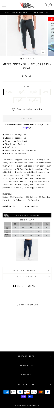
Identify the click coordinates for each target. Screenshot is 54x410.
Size (27, 86)
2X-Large (33, 100)
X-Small (10, 92)
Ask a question (27, 276)
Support (26, 375)
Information (26, 365)
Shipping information (27, 270)
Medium (33, 92)
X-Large (20, 100)
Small (22, 92)
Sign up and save (26, 384)
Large (45, 92)
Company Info (26, 356)
